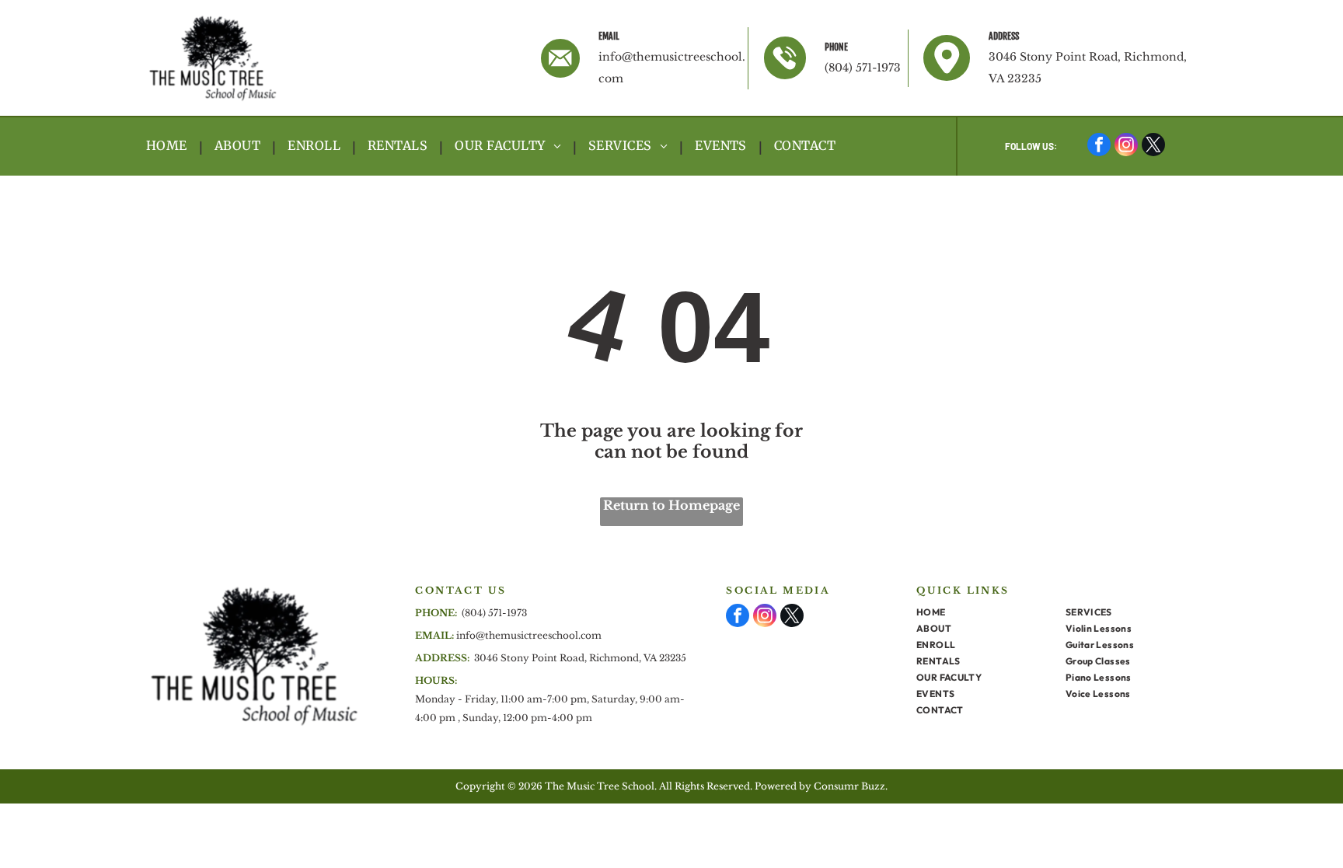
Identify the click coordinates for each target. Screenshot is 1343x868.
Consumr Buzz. (851, 786)
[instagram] (1126, 146)
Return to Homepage (671, 505)
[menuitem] (168, 146)
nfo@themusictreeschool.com (530, 635)
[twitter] (1153, 146)
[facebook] (1099, 146)
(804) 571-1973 (863, 68)
